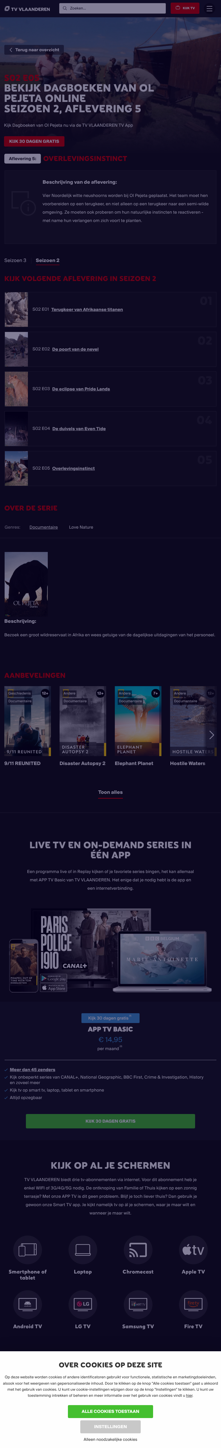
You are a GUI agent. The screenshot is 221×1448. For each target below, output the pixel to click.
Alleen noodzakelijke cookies (110, 1439)
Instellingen (110, 1426)
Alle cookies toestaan (110, 1411)
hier (189, 1395)
